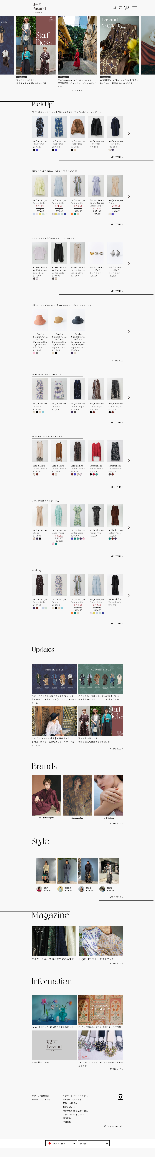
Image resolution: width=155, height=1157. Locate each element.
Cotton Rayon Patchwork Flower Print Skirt (115, 406)
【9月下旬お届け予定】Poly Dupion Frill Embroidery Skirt (96, 144)
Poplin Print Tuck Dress (95, 532)
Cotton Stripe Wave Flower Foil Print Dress (96, 205)
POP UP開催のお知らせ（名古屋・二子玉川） (101, 1027)
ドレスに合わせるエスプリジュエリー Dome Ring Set (96, 272)
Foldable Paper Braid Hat (39, 347)
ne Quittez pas (40, 141)
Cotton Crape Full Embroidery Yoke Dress (77, 406)
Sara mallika (39, 465)
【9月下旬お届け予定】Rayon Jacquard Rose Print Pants (59, 144)
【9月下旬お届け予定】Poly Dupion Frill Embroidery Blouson (77, 144)
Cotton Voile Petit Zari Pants (58, 272)
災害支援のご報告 (40, 1062)
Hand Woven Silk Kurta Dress (58, 532)
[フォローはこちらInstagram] (120, 1097)
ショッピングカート (41, 1099)
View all (117, 360)
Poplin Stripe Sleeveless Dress (77, 272)
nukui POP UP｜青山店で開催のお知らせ (53, 1027)
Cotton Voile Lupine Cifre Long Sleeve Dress (115, 532)
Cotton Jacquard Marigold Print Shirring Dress (40, 406)
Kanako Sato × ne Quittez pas (97, 201)
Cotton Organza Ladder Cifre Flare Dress (115, 203)
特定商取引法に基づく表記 (75, 1110)
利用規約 (67, 1118)
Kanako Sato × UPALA (97, 268)
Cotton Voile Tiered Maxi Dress (58, 203)
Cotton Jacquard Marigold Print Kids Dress (59, 406)
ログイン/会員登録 (40, 1095)
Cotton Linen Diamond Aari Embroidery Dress (77, 468)
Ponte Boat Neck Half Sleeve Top (38, 272)
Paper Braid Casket (58, 347)
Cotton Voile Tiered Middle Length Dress (40, 203)
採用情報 (67, 1122)
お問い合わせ (69, 1106)
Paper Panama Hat (77, 347)
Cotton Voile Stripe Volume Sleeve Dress (78, 203)
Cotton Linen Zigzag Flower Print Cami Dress (59, 468)
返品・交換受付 (70, 1103)
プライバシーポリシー (73, 1114)
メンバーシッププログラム (75, 1095)
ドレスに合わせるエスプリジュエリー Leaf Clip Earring (115, 272)
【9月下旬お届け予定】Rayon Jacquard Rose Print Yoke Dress (40, 144)
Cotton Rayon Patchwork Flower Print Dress (96, 406)
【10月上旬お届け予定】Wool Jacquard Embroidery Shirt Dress (115, 144)
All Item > (116, 487)
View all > (116, 748)
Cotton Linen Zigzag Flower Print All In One (40, 468)
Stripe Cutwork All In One (40, 532)
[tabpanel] (36, 50)
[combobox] (61, 1143)
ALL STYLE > (116, 897)
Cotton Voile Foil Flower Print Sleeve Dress (39, 602)
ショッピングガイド (72, 1099)
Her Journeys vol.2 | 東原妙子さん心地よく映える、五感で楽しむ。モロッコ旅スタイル (53, 741)
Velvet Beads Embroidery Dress (115, 602)
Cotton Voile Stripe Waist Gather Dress (77, 532)
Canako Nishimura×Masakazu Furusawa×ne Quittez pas (40, 339)
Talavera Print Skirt (115, 468)
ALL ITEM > (116, 157)
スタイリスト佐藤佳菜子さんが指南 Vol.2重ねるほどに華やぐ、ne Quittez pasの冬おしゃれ (54, 699)
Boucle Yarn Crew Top (95, 468)
